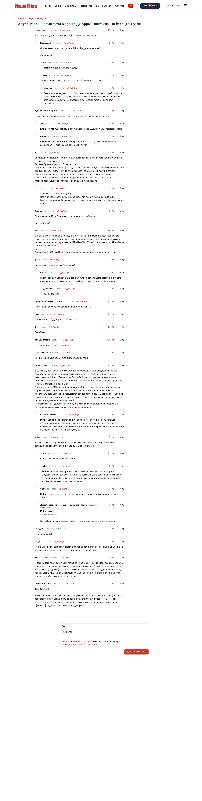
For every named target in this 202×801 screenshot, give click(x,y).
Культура (119, 5)
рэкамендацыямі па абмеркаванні (79, 644)
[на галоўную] (26, 5)
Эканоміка (70, 5)
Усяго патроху (103, 5)
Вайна (58, 5)
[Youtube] (130, 6)
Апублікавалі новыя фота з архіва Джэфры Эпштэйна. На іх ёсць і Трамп (79, 24)
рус (178, 6)
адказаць (65, 30)
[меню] (185, 6)
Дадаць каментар (136, 652)
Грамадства (86, 5)
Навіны (47, 5)
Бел (167, 6)
